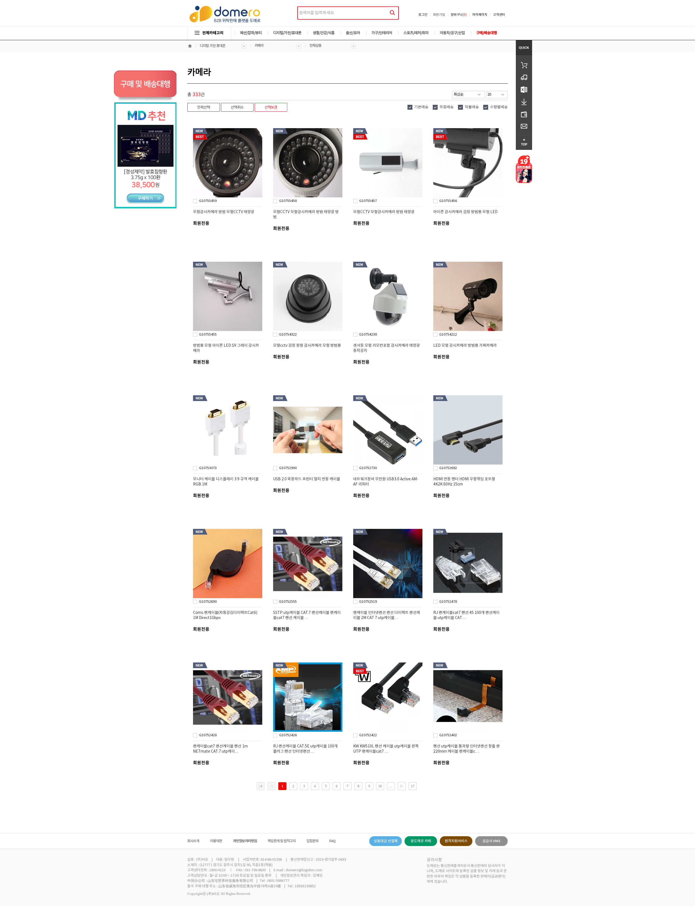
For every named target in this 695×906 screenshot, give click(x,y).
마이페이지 (479, 15)
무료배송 (447, 107)
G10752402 (448, 735)
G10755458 (288, 201)
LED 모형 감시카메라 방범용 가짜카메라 (465, 345)
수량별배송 (499, 107)
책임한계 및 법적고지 (282, 841)
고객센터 (499, 15)
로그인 (422, 15)
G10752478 (448, 602)
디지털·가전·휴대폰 (212, 46)
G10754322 (288, 335)
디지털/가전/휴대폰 (287, 33)
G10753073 (208, 468)
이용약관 (216, 841)
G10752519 (368, 602)
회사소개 (193, 841)
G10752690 (208, 602)
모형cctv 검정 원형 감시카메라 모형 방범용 (307, 345)
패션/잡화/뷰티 (251, 33)
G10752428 (208, 735)
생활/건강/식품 (323, 33)
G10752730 (368, 468)
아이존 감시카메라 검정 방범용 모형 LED (465, 212)
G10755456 (448, 201)
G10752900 (288, 468)
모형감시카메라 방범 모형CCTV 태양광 (223, 212)
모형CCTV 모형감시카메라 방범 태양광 (384, 212)
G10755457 (368, 201)
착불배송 (472, 107)
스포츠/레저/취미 (415, 33)
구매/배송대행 (486, 33)
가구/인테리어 (381, 33)
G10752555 (288, 602)
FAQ (332, 841)
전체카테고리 (212, 33)
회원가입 (439, 15)
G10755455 (208, 335)
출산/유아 (353, 33)
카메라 (259, 46)
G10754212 (448, 335)
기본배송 (421, 107)
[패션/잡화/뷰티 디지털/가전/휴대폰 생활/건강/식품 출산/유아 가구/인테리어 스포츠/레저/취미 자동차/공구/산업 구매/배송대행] (347, 27)
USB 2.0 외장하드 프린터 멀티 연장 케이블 (306, 479)
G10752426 (288, 735)
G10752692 (448, 468)
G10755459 (208, 201)
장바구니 (459, 15)
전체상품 (315, 46)
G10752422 (368, 735)
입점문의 (312, 841)
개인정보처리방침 (245, 841)
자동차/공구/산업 (452, 33)
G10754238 (368, 335)
